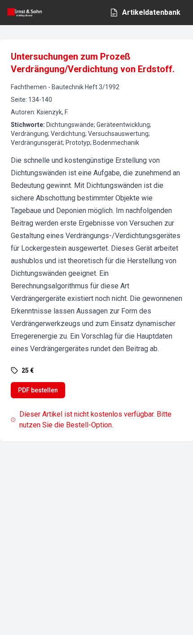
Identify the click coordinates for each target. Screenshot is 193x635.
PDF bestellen (38, 390)
